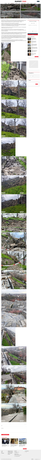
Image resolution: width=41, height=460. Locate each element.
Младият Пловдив (23, 3)
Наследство (12, 3)
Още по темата (4, 437)
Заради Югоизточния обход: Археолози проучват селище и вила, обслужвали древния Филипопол (34, 48)
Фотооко (31, 3)
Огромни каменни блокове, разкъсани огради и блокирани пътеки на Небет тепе (15, 4)
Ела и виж (35, 3)
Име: (1, 425)
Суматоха (28, 3)
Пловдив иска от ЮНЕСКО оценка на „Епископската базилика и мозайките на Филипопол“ (22, 445)
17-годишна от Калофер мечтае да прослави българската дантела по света (14, 445)
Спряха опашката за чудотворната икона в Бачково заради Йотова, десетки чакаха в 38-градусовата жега (5, 445)
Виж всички (36, 56)
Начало (6, 3)
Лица (19, 3)
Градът (9, 3)
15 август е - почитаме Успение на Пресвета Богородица (33, 54)
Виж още (33, 34)
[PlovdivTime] (33, 459)
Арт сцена (16, 3)
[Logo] (20, 1)
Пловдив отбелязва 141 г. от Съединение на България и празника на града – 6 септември (34, 51)
